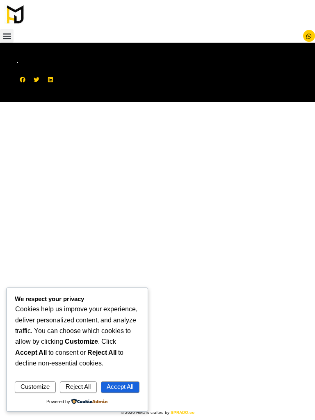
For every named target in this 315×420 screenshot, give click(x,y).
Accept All (120, 386)
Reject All (78, 386)
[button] (7, 36)
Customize (35, 386)
